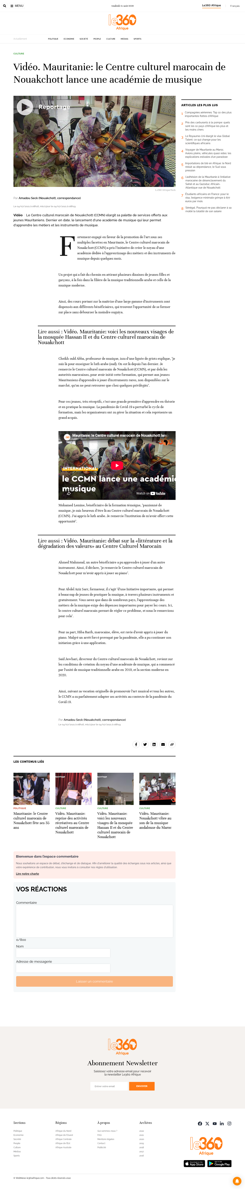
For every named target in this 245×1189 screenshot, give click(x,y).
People (97, 39)
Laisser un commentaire (94, 981)
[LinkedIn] (222, 1123)
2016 (141, 1155)
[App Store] (194, 1163)
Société (84, 39)
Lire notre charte (27, 874)
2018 (141, 1147)
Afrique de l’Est (62, 1143)
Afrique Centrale (63, 1139)
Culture (110, 39)
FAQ (99, 1135)
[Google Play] (219, 1163)
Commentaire (26, 903)
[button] (237, 1181)
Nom (20, 946)
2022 (141, 1131)
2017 (141, 1151)
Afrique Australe (63, 1147)
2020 (141, 1139)
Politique (53, 39)
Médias (124, 39)
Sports (137, 39)
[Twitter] (207, 1123)
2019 (141, 1143)
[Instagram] (229, 1123)
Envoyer (141, 1086)
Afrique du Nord (63, 1131)
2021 (141, 1135)
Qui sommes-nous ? (107, 1131)
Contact (101, 1143)
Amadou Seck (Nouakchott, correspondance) (50, 198)
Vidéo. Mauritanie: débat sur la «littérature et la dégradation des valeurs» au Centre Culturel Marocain (105, 543)
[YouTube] (215, 1123)
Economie (69, 39)
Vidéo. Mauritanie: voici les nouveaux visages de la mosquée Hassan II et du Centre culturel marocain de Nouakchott (106, 337)
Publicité (101, 1147)
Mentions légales (105, 1139)
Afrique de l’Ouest (64, 1135)
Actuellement (20, 39)
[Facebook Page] (200, 1123)
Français (235, 5)
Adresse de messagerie (34, 961)
